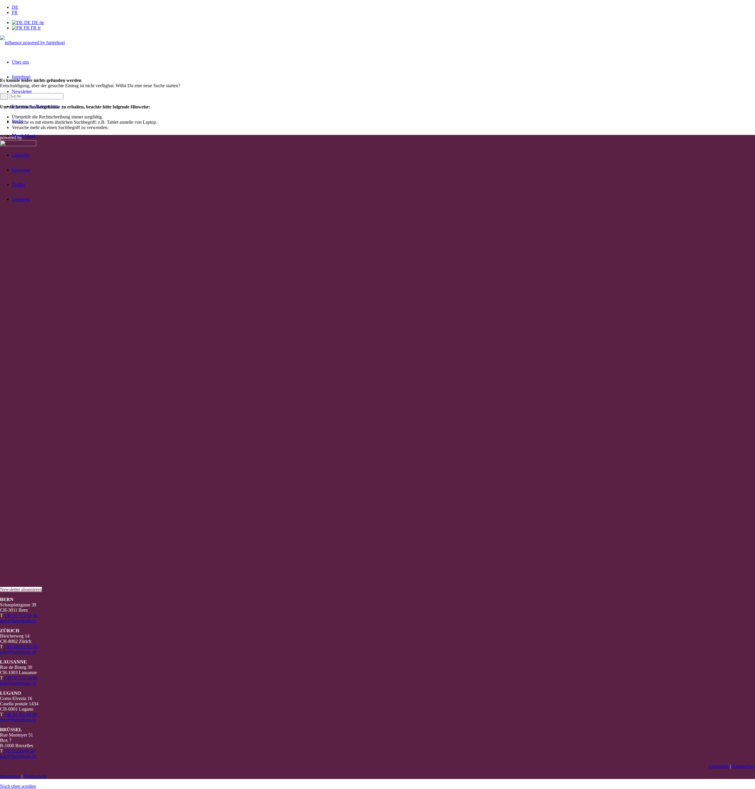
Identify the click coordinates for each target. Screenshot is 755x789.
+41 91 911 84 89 (20, 714)
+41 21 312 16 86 (20, 677)
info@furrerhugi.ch (18, 620)
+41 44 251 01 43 (20, 646)
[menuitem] (383, 7)
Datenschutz (743, 766)
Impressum (718, 766)
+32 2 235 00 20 (19, 750)
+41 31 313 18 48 (20, 615)
